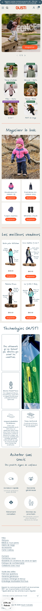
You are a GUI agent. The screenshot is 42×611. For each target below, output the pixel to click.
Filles (4, 538)
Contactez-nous (9, 558)
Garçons (5, 540)
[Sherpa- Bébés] (30, 89)
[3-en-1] (10, 108)
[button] (38, 8)
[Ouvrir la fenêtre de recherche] (7, 8)
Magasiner (30, 47)
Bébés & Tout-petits (10, 543)
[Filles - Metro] (10, 89)
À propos (5, 556)
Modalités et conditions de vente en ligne (19, 561)
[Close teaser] (12, 599)
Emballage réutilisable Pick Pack (15, 581)
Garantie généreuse (10, 576)
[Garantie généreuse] (31, 478)
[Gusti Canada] (21, 7)
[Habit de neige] (30, 108)
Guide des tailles (9, 572)
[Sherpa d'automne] (10, 70)
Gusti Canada (27, 605)
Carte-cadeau (8, 550)
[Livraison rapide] (11, 478)
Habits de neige (8, 545)
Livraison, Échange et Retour (13, 579)
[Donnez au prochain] (31, 502)
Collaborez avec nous (11, 566)
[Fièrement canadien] (11, 502)
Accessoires (7, 547)
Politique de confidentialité (13, 563)
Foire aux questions (10, 574)
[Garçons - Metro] (30, 70)
